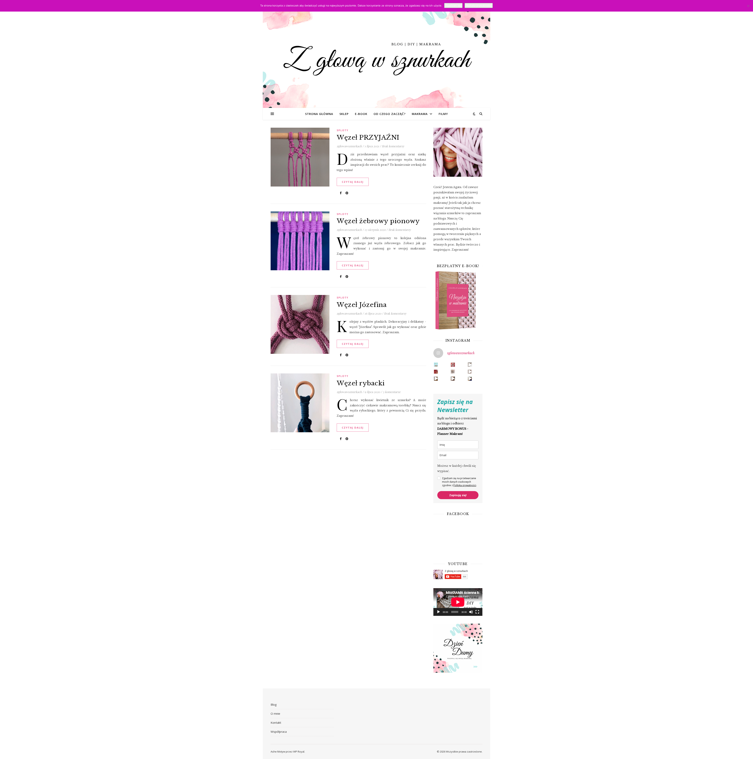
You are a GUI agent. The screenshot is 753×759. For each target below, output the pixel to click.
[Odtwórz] (438, 612)
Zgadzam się (453, 5)
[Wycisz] (471, 612)
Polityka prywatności (478, 5)
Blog (274, 704)
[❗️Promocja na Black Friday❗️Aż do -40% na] (470, 372)
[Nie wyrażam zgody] (748, 6)
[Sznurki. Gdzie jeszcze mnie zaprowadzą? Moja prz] (453, 365)
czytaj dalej (353, 182)
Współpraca (279, 732)
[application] (457, 602)
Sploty (342, 130)
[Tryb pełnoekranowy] (477, 612)
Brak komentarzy (393, 146)
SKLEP (344, 114)
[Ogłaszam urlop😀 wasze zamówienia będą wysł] (436, 365)
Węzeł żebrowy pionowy (378, 221)
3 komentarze (392, 392)
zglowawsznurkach (349, 146)
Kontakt (276, 722)
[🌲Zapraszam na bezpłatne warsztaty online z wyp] (436, 372)
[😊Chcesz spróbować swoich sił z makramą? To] (453, 372)
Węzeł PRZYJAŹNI (368, 137)
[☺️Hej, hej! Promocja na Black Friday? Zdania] (453, 379)
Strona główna (319, 114)
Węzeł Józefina (362, 305)
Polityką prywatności (464, 485)
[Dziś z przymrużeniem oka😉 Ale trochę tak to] (470, 379)
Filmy (443, 114)
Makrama (420, 114)
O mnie (275, 713)
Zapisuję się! (458, 495)
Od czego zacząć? (390, 114)
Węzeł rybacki (361, 383)
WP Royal (298, 751)
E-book (361, 114)
